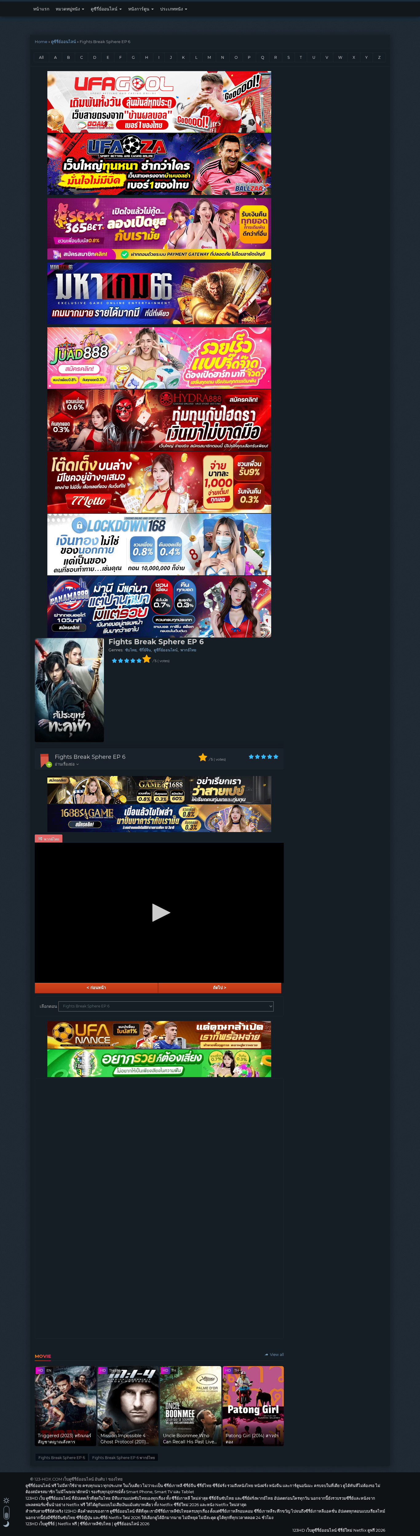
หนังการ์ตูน (139, 9)
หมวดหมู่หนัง (68, 9)
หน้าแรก (41, 9)
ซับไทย (131, 650)
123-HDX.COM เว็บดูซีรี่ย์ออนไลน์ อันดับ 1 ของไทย (78, 1479)
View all (276, 1354)
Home (41, 41)
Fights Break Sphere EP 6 (90, 757)
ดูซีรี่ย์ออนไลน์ (105, 9)
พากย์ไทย (188, 650)
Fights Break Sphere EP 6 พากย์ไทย (123, 1457)
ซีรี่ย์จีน (145, 650)
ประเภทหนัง (172, 9)
